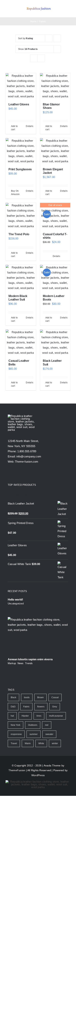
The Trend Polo (18, 234)
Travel (14, 743)
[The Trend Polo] (21, 216)
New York (15, 725)
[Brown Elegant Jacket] (55, 151)
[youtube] (29, 473)
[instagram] (22, 473)
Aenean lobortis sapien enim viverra (30, 659)
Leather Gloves (18, 104)
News (21, 663)
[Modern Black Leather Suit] (21, 278)
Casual (55, 697)
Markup (12, 663)
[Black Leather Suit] (55, 342)
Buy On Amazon (15, 193)
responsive (16, 734)
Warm (28, 743)
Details (29, 126)
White (41, 743)
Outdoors (32, 725)
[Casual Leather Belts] (21, 342)
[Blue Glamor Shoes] (55, 86)
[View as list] (41, 58)
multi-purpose (56, 716)
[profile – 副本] (38, 7)
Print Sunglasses (20, 169)
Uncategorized (16, 603)
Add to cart (14, 128)
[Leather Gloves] (21, 86)
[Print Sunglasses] (21, 151)
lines (39, 716)
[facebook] (9, 473)
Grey (54, 706)
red (46, 725)
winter (55, 743)
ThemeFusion (16, 770)
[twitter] (15, 473)
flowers (40, 706)
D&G (13, 706)
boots (27, 697)
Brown (40, 697)
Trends (29, 663)
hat (12, 716)
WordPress (38, 775)
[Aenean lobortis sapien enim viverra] (38, 636)
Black (13, 697)
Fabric (26, 706)
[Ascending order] (57, 38)
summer (34, 734)
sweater (49, 734)
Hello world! (15, 599)
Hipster (25, 716)
